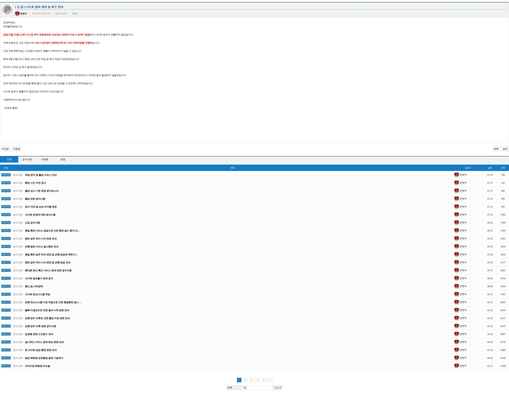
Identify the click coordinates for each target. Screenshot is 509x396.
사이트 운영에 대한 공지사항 (40, 214)
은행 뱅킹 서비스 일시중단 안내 (41, 246)
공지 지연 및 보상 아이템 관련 (41, 206)
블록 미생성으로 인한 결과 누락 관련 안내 (47, 310)
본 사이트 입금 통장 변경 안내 (41, 350)
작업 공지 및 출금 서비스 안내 (41, 175)
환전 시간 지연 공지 (35, 182)
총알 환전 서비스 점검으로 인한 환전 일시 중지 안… (52, 230)
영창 (62, 159)
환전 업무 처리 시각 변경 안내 (41, 238)
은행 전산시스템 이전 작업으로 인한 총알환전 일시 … (53, 302)
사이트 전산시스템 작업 (37, 294)
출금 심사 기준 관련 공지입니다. (42, 190)
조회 (503, 168)
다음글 (16, 148)
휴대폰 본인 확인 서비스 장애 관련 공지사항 (48, 270)
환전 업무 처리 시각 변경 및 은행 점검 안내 (47, 262)
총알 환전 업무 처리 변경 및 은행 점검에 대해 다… (51, 254)
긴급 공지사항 (32, 222)
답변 (505, 148)
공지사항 (27, 159)
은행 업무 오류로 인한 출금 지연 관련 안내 (47, 318)
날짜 (490, 168)
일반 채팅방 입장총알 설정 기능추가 (44, 358)
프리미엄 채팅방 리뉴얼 (37, 366)
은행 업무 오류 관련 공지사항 (40, 326)
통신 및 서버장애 (34, 286)
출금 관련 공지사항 (35, 198)
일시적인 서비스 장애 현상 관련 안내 (44, 342)
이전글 (5, 148)
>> (270, 380)
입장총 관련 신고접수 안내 (39, 334)
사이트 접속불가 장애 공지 (39, 278)
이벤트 (45, 159)
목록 (496, 148)
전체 (9, 159)
